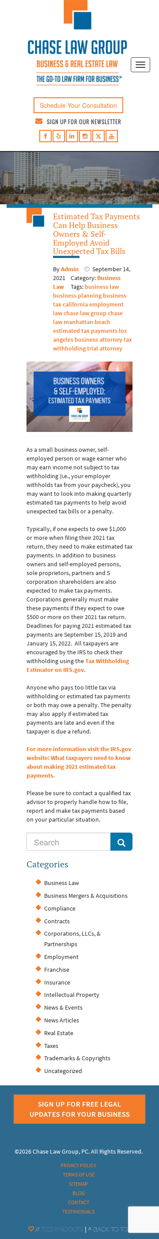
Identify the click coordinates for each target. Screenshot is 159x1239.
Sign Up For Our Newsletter (84, 121)
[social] (45, 136)
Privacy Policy (78, 1165)
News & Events (63, 1007)
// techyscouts (58, 1230)
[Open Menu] (140, 64)
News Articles (61, 1020)
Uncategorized (63, 1071)
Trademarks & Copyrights (77, 1058)
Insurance (57, 982)
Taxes (51, 1046)
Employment (61, 957)
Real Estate (58, 1033)
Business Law (61, 883)
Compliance (60, 908)
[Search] (121, 842)
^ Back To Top (109, 1230)
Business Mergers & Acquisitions (86, 896)
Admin (70, 269)
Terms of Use (79, 1174)
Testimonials (78, 1211)
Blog (78, 1193)
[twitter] (98, 137)
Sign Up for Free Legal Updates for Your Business (80, 1108)
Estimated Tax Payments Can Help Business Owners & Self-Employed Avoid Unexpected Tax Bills (96, 233)
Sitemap (78, 1183)
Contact (78, 1202)
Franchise (56, 970)
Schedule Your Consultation (78, 105)
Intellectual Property (71, 995)
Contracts (57, 921)
